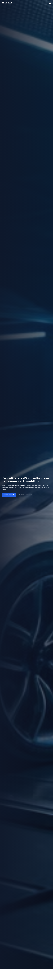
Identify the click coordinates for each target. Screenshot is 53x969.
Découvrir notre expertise (26, 494)
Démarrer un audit (9, 494)
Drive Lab (7, 3)
